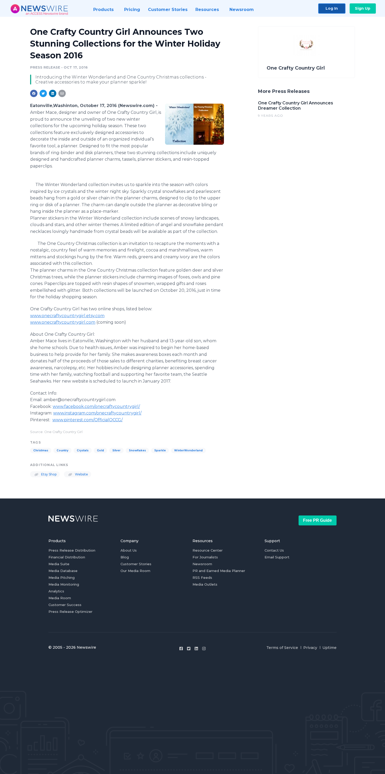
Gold (100, 450)
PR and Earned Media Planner (218, 571)
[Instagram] (204, 648)
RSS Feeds (202, 577)
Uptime (329, 647)
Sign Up (362, 8)
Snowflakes (137, 450)
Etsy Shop (48, 474)
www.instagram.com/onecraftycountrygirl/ (97, 413)
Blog (124, 557)
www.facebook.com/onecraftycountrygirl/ (96, 406)
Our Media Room (135, 571)
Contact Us (274, 550)
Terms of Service (282, 647)
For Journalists (205, 557)
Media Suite (58, 564)
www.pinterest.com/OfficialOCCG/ (87, 419)
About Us (128, 550)
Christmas (40, 450)
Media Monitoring (63, 584)
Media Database (63, 571)
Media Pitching (61, 577)
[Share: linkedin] (52, 93)
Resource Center (207, 550)
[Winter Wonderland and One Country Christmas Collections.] (194, 124)
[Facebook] (181, 648)
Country (62, 450)
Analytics (56, 591)
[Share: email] (62, 93)
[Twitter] (188, 648)
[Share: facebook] (33, 93)
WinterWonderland (188, 450)
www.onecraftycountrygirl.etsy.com (67, 315)
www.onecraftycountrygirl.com (62, 322)
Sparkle (160, 450)
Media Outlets (204, 584)
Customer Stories (135, 564)
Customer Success (64, 605)
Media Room (59, 598)
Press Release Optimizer (70, 611)
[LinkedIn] (196, 648)
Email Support (277, 557)
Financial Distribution (66, 557)
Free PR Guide (317, 520)
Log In (332, 8)
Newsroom (202, 564)
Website (81, 474)
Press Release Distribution (71, 550)
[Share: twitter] (43, 93)
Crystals (83, 450)
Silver (116, 450)
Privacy (310, 647)
